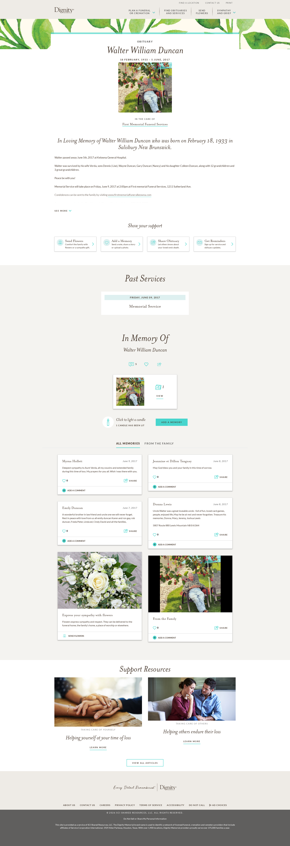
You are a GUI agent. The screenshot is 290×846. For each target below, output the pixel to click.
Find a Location (189, 3)
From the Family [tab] (159, 443)
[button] (142, 12)
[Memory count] (131, 364)
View (159, 396)
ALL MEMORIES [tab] (128, 443)
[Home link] (64, 10)
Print (229, 3)
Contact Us (212, 3)
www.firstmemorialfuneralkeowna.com (129, 194)
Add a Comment (76, 490)
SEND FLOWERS (76, 636)
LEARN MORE (98, 747)
